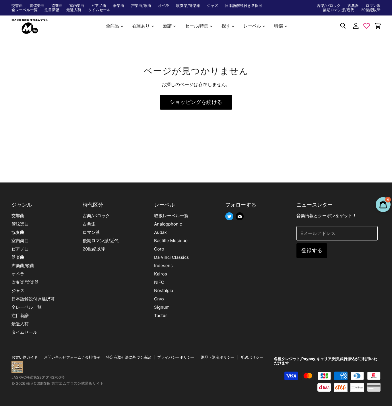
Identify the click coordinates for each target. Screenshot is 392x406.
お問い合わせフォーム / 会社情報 (72, 357)
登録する (311, 250)
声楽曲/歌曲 (141, 5)
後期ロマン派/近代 (338, 10)
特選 (279, 26)
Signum (162, 307)
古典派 (353, 5)
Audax (160, 232)
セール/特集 (197, 26)
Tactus (161, 315)
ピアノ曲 (98, 5)
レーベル (252, 26)
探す (226, 26)
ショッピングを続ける (196, 102)
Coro (159, 249)
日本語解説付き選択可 (243, 5)
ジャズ (212, 5)
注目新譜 (51, 10)
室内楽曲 (76, 5)
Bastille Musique (171, 240)
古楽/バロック (329, 5)
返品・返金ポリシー (217, 357)
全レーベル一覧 (24, 10)
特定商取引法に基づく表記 (128, 357)
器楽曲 (118, 5)
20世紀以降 (371, 10)
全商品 (113, 26)
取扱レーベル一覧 (171, 215)
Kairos (160, 274)
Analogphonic (168, 224)
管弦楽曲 (37, 5)
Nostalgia (163, 290)
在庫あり (141, 26)
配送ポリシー (252, 357)
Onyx (159, 299)
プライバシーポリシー (176, 357)
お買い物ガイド (24, 357)
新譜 (168, 26)
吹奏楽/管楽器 (188, 5)
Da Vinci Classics (171, 257)
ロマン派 (373, 5)
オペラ (163, 5)
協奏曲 (57, 5)
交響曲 (17, 5)
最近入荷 (73, 10)
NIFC (159, 282)
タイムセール (99, 10)
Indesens (163, 265)
